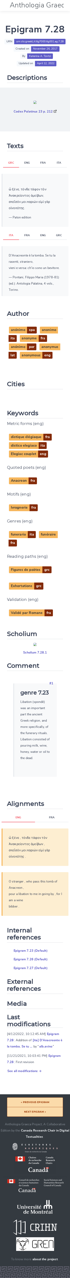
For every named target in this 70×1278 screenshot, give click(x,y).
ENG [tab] (27, 162)
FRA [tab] (43, 162)
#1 (51, 683)
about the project (45, 1259)
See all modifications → (24, 1071)
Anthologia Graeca (39, 5)
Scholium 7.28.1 (35, 652)
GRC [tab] (11, 162)
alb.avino (45, 1046)
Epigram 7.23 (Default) (31, 950)
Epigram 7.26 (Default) (31, 959)
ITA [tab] (59, 162)
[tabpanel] (35, 200)
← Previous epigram (35, 1102)
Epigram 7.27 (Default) (31, 968)
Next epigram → (35, 1111)
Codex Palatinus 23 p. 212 (33, 111)
